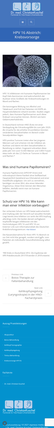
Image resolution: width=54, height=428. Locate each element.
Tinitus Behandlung (11, 355)
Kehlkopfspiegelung (12, 350)
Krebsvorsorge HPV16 (12, 360)
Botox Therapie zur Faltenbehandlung (23, 279)
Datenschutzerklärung (11, 425)
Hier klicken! (31, 229)
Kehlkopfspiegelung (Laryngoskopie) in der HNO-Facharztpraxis (25, 294)
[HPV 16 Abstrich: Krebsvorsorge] (27, 71)
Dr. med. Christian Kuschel (14, 384)
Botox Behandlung (11, 340)
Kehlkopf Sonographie (13, 345)
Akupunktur (9, 334)
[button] (4, 423)
